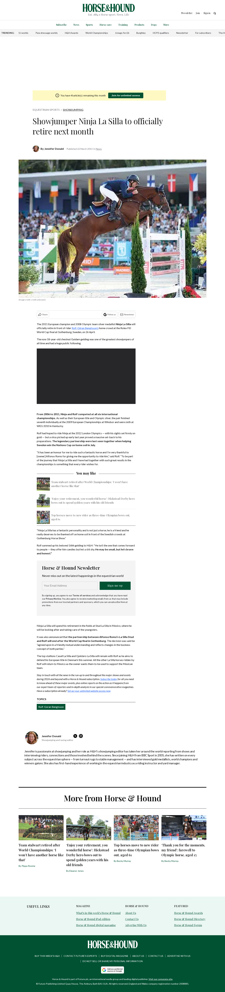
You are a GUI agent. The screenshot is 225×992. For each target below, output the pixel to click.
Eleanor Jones (76, 870)
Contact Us (132, 919)
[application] (86, 376)
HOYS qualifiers (161, 32)
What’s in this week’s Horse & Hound (98, 913)
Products (139, 24)
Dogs (154, 24)
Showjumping (73, 109)
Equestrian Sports (46, 109)
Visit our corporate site (160, 979)
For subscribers (203, 32)
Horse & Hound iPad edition (93, 919)
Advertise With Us (135, 925)
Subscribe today (108, 679)
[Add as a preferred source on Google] (112, 970)
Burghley (141, 32)
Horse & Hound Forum (188, 925)
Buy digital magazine (114, 955)
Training (123, 24)
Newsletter (182, 32)
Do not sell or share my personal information (113, 961)
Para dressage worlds (47, 32)
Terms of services (81, 595)
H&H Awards (71, 32)
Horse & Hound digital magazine (96, 925)
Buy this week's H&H (47, 955)
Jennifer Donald (54, 148)
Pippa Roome (28, 865)
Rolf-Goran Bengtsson (51, 706)
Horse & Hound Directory (189, 919)
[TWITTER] (76, 736)
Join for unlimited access (126, 95)
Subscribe (61, 24)
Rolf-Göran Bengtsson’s (85, 328)
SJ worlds (23, 32)
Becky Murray (124, 861)
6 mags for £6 (122, 32)
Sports (89, 24)
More (166, 24)
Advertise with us (178, 955)
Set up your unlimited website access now (89, 690)
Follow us (111, 314)
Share (45, 314)
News (76, 24)
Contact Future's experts (80, 955)
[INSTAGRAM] (81, 736)
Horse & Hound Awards (188, 913)
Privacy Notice (53, 598)
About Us (130, 913)
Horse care (105, 24)
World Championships (96, 32)
